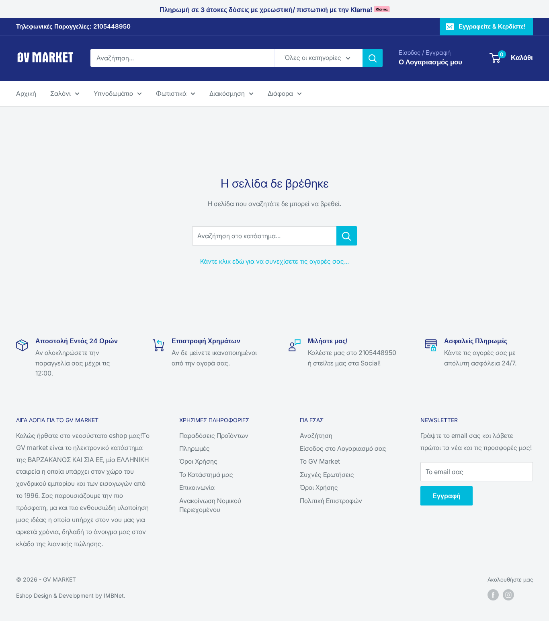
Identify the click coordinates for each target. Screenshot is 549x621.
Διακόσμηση (227, 93)
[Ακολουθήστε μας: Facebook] (493, 594)
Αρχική (26, 93)
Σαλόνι (60, 93)
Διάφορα (280, 93)
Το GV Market (320, 461)
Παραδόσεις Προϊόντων (213, 435)
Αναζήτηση (316, 435)
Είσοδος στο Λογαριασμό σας (343, 448)
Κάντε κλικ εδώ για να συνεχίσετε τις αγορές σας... (274, 261)
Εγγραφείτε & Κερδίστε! (492, 26)
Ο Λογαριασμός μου (430, 62)
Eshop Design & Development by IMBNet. (70, 595)
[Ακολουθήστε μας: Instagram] (508, 594)
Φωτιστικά (171, 93)
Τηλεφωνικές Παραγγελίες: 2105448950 (73, 26)
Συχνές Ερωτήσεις (327, 474)
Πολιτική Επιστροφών (331, 501)
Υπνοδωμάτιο (113, 93)
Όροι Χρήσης (198, 461)
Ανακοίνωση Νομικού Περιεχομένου (210, 505)
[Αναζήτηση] (373, 58)
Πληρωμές (194, 448)
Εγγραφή (446, 496)
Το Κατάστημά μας (206, 474)
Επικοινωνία (197, 487)
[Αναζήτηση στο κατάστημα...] (346, 236)
